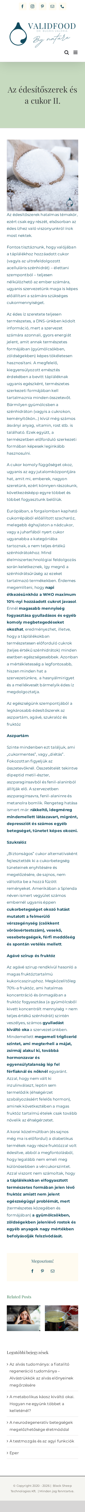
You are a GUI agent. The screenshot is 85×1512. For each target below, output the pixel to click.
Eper (14, 1453)
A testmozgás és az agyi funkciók (42, 1441)
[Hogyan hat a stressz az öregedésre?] (23, 1318)
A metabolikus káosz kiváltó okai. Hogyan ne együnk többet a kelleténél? (42, 1403)
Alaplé (61, 1313)
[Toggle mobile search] (66, 52)
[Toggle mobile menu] (75, 52)
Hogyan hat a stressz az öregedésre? (23, 1308)
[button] (10, 1318)
